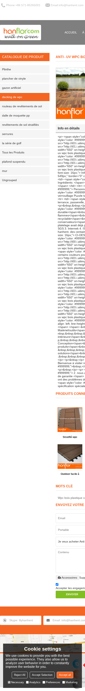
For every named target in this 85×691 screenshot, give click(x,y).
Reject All (19, 674)
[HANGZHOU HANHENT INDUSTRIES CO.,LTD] (20, 32)
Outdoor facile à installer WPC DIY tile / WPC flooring (70, 475)
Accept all (65, 674)
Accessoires (69, 577)
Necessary (17, 682)
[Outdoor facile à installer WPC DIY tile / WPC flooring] (70, 456)
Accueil (71, 32)
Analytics (34, 682)
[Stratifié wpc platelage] (70, 419)
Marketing (71, 682)
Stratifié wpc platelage (70, 438)
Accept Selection (42, 674)
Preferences (53, 682)
